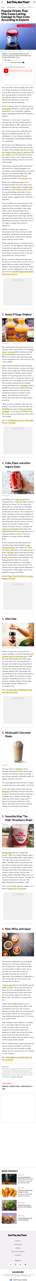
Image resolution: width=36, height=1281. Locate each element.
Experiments (25, 385)
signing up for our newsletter (17, 888)
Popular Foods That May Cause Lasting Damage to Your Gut (17, 577)
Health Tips (14, 1086)
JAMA (15, 1004)
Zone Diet (24, 178)
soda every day (20, 499)
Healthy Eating (11, 7)
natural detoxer (6, 109)
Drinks (5, 1086)
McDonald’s (6, 791)
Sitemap (18, 1248)
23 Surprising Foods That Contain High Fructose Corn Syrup (17, 421)
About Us (18, 1241)
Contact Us (18, 1255)
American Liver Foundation (11, 529)
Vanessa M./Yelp (6, 848)
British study (28, 187)
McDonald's (5, 765)
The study (10, 552)
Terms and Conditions (18, 1251)
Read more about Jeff (17, 1077)
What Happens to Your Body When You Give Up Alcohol (17, 1058)
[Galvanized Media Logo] (18, 1272)
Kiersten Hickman (16, 62)
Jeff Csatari (7, 60)
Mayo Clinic (16, 187)
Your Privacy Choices (20, 1280)
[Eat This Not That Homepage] (18, 2)
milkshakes (19, 769)
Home (3, 7)
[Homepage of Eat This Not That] (18, 1235)
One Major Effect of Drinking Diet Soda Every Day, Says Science (17, 691)
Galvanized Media (14, 1274)
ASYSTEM (5, 409)
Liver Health (26, 1086)
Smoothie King (7, 853)
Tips (3, 1089)
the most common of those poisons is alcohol (17, 151)
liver (3, 97)
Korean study (8, 985)
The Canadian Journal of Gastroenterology (17, 655)
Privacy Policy (18, 1244)
